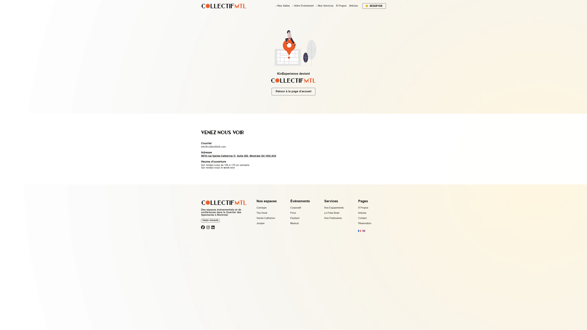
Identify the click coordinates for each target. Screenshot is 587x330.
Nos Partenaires (333, 218)
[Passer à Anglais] (363, 231)
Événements (300, 201)
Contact (362, 218)
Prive (293, 213)
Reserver (376, 5)
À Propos (341, 6)
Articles (353, 6)
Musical (294, 223)
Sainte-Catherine (266, 218)
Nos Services (325, 6)
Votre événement (304, 6)
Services (331, 201)
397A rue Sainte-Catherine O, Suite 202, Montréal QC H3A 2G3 (238, 156)
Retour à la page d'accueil (293, 91)
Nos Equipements (334, 208)
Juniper (261, 223)
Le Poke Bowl (331, 213)
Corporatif (295, 208)
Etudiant (294, 218)
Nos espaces (267, 201)
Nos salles (283, 6)
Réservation (364, 223)
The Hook (262, 213)
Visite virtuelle (210, 220)
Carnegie (262, 208)
